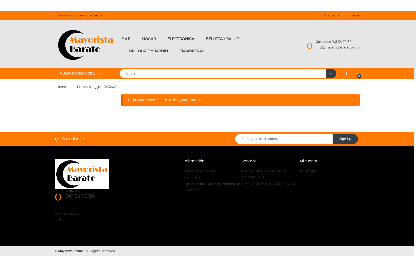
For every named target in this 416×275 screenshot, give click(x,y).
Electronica (180, 39)
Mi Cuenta (331, 15)
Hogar (149, 39)
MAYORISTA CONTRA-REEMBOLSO (269, 184)
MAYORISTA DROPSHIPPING (264, 171)
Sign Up (345, 139)
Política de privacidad (199, 171)
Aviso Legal (192, 177)
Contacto (191, 190)
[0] (356, 73)
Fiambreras (192, 51)
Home (61, 87)
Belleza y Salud (223, 39)
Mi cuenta (307, 171)
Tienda (355, 15)
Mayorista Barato (70, 251)
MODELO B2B (253, 177)
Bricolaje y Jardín (148, 51)
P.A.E (125, 39)
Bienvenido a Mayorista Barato (79, 15)
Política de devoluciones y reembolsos (212, 184)
